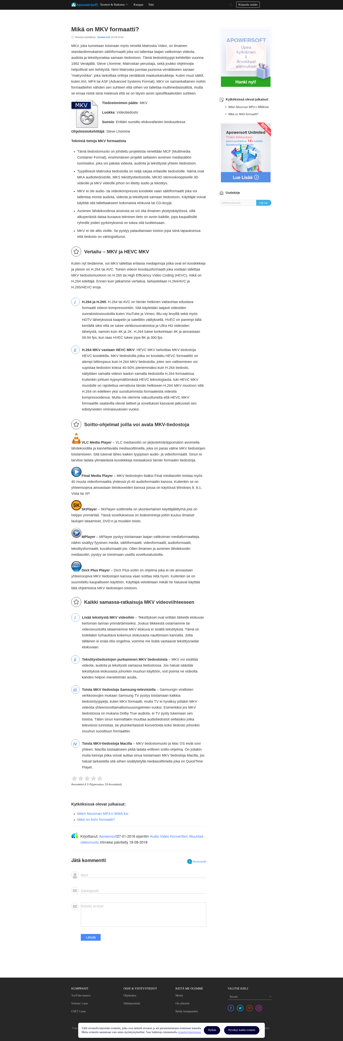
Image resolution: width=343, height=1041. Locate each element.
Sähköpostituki (131, 1003)
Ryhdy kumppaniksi (186, 1011)
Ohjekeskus (129, 995)
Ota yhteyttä (182, 1003)
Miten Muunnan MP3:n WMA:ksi (102, 814)
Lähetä (91, 937)
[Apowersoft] (84, 4)
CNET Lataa (78, 1011)
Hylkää (212, 1030)
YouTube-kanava (80, 995)
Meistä (179, 995)
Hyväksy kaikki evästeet (241, 1030)
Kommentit (197, 861)
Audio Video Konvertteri (168, 836)
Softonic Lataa (79, 1003)
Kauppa (138, 4)
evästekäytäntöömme (189, 1032)
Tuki (151, 4)
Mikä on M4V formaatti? (96, 820)
